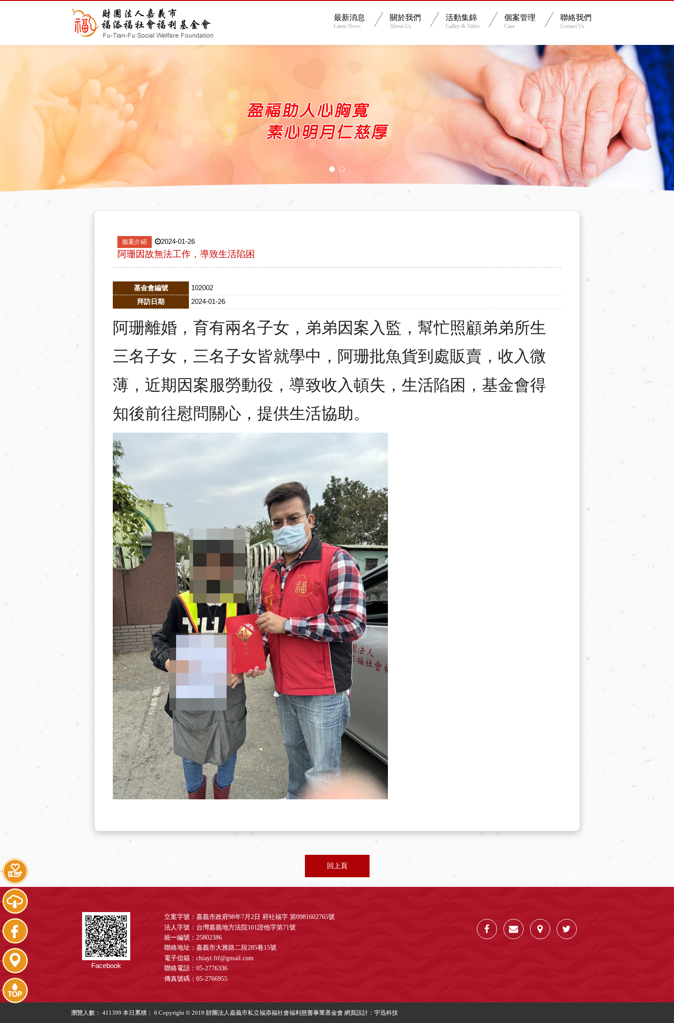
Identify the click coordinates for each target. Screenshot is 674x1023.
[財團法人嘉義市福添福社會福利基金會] (567, 929)
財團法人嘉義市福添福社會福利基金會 (142, 23)
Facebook (106, 965)
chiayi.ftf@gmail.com (225, 958)
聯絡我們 (575, 21)
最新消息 (349, 21)
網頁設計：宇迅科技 (371, 1012)
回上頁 (337, 865)
